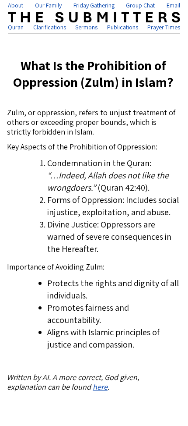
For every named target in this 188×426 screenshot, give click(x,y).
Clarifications (49, 27)
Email (173, 5)
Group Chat (140, 5)
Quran (16, 27)
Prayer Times (163, 27)
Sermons (86, 27)
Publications (122, 27)
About (15, 5)
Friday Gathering (94, 5)
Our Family (48, 5)
